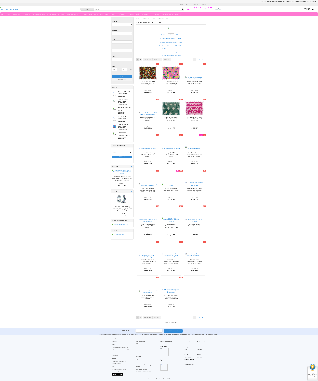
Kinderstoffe (16, 14)
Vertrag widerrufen (117, 374)
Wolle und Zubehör (134, 14)
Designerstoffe (87, 14)
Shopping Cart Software (153, 378)
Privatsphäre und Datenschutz (119, 369)
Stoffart (115, 21)
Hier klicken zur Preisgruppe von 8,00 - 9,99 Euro (170, 42)
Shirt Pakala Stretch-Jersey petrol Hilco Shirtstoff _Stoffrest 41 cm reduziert (171, 297)
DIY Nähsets (26, 14)
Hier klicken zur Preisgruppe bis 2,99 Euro (171, 34)
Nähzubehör (122, 14)
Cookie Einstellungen (117, 372)
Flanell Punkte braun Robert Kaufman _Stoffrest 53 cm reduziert (148, 225)
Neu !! (2, 14)
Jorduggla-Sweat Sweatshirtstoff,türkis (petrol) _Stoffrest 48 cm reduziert (171, 261)
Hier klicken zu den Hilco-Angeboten (171, 52)
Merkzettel (203, 4)
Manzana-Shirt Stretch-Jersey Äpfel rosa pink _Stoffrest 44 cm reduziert (194, 119)
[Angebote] (131, 166)
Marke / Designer (117, 48)
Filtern (122, 76)
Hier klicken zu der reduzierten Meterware (171, 49)
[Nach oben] (4, 378)
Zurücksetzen (122, 79)
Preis (113, 66)
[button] (186, 4)
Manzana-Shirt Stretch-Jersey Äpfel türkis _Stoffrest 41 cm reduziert (147, 119)
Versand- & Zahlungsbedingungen (120, 347)
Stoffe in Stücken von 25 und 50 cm (171, 14)
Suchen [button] (181, 4)
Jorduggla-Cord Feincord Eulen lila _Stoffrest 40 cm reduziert (171, 154)
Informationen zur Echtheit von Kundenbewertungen (119, 362)
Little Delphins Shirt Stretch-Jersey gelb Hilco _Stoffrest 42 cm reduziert (194, 190)
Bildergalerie (115, 355)
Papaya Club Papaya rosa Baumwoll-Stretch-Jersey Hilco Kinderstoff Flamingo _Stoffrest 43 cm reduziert (148, 261)
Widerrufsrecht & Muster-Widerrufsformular (122, 350)
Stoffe (8, 14)
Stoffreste (61, 14)
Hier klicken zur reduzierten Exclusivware (171, 55)
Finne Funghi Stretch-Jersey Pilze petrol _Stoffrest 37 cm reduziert (148, 154)
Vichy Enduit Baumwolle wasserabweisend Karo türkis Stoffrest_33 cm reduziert (194, 154)
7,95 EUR (122, 213)
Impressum (114, 341)
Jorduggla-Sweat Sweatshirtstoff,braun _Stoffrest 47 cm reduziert (171, 225)
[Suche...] (182, 9)
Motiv (113, 39)
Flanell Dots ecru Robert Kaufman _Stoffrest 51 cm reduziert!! (147, 297)
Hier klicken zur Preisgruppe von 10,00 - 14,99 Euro (171, 45)
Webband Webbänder (111, 14)
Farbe (113, 56)
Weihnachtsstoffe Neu (38, 14)
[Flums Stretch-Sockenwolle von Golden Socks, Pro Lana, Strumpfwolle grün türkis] (122, 198)
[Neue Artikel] (131, 191)
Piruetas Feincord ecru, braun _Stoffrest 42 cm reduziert (194, 82)
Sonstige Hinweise (116, 352)
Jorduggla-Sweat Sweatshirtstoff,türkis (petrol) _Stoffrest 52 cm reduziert (194, 261)
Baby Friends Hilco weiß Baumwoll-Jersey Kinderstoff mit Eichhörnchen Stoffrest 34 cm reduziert (147, 190)
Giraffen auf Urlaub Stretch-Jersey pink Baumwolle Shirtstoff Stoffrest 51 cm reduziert (171, 83)
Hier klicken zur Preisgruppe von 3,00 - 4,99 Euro (170, 38)
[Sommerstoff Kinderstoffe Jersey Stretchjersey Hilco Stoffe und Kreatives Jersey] (122, 172)
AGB (113, 366)
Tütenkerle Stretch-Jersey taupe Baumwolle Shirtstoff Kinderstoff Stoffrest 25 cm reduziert (122, 178)
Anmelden (122, 156)
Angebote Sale (51, 14)
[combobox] (148, 59)
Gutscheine (145, 14)
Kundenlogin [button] (194, 4)
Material (114, 30)
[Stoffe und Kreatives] (39, 9)
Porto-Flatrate (155, 14)
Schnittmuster (98, 14)
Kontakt (113, 344)
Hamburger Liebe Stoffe (73, 14)
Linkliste (114, 358)
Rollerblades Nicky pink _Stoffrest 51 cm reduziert (194, 224)
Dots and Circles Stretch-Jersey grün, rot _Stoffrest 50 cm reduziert (171, 190)
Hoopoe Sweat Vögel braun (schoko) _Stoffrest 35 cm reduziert (148, 83)
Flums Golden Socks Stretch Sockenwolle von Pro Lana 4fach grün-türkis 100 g (122, 208)
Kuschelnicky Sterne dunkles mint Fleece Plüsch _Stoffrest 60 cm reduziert (171, 119)
